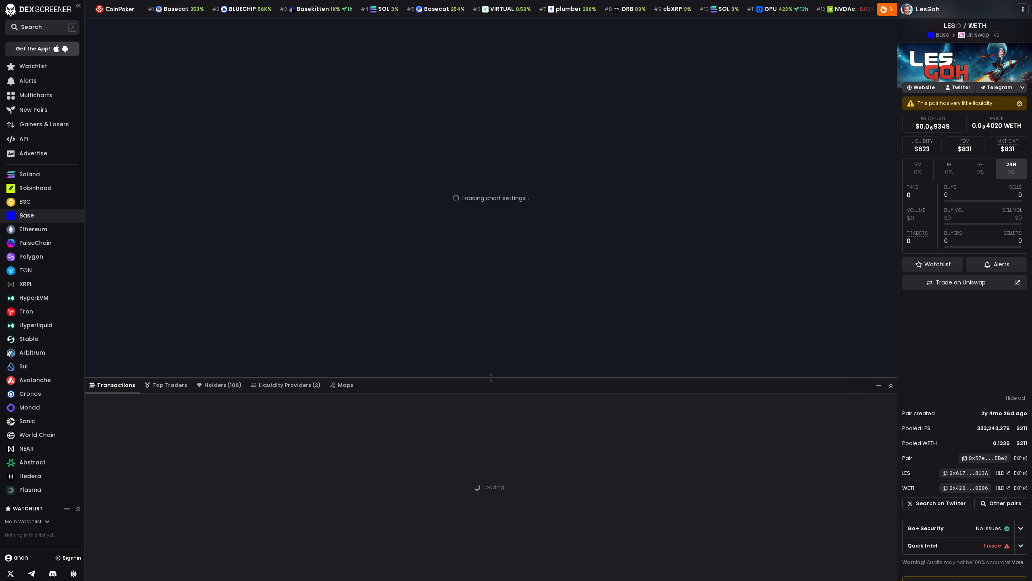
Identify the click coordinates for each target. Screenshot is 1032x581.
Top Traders (169, 385)
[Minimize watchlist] (67, 508)
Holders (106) (222, 385)
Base (942, 35)
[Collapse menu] (78, 5)
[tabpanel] (964, 216)
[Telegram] (31, 573)
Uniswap (977, 35)
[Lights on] (73, 573)
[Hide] (1019, 104)
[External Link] (1017, 282)
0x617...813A (968, 473)
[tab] (917, 169)
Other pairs (1005, 503)
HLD (1000, 473)
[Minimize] (879, 385)
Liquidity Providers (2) (289, 385)
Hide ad (1015, 398)
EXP (1018, 458)
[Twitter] (10, 573)
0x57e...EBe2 (988, 458)
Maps (345, 385)
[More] (1023, 9)
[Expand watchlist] (78, 508)
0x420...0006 (968, 488)
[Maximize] (891, 385)
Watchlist (28, 508)
